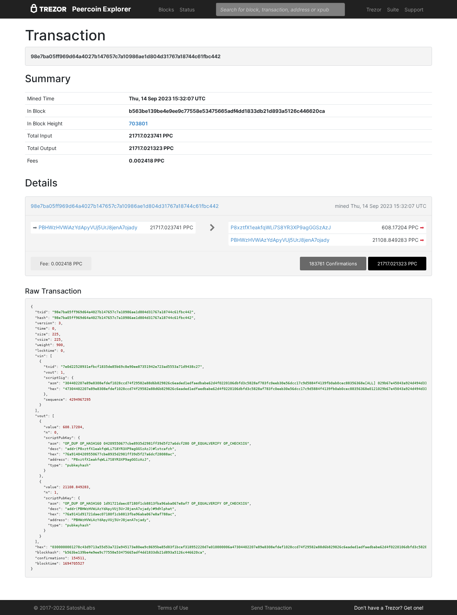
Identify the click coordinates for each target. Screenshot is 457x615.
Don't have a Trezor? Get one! (388, 608)
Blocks (166, 9)
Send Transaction (271, 608)
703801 (138, 123)
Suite (393, 9)
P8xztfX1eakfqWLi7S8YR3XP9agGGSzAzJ (281, 227)
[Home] (48, 9)
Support (414, 9)
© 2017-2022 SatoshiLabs (64, 608)
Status (187, 9)
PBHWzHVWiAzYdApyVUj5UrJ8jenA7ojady (88, 227)
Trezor (373, 9)
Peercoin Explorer (101, 9)
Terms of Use (172, 608)
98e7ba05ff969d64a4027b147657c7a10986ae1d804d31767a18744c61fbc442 (125, 206)
